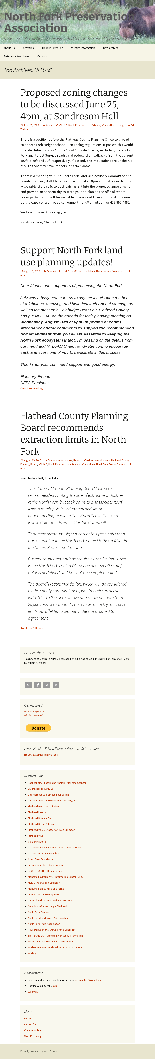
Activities (28, 48)
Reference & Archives (16, 56)
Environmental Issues (60, 460)
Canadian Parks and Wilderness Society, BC (52, 800)
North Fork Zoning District (110, 464)
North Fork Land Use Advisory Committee (91, 125)
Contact (42, 56)
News (49, 125)
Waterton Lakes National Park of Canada (50, 941)
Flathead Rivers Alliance (41, 824)
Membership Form (34, 711)
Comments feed (33, 1030)
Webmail (33, 991)
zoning (120, 125)
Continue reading (33, 388)
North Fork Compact (39, 912)
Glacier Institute (37, 841)
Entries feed (31, 1024)
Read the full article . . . (35, 628)
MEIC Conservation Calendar (44, 882)
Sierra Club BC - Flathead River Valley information (55, 935)
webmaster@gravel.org (88, 980)
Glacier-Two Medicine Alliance (44, 853)
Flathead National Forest (42, 818)
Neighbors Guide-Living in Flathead (47, 906)
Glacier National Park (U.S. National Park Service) (55, 847)
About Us (9, 48)
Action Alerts (54, 271)
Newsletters (110, 48)
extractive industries (98, 460)
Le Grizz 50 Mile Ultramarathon (45, 871)
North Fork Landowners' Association (48, 918)
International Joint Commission (45, 865)
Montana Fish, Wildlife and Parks (46, 888)
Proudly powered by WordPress (38, 1051)
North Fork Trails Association (44, 924)
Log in (27, 1018)
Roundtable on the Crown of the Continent (51, 929)
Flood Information (52, 48)
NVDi (55, 986)
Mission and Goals (33, 715)
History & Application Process (41, 754)
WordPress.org (32, 1036)
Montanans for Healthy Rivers (44, 894)
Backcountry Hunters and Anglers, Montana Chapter (57, 783)
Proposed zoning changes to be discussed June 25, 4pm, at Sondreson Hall (74, 104)
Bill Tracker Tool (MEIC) (40, 788)
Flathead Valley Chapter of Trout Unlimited (51, 830)
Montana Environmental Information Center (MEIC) (56, 877)
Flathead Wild (35, 835)
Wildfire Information (83, 48)
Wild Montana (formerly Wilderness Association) (55, 947)
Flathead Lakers (37, 812)
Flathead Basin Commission (43, 806)
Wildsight (33, 953)
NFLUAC (63, 125)
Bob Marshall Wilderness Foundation (48, 794)
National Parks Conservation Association (50, 900)
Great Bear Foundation (40, 859)
